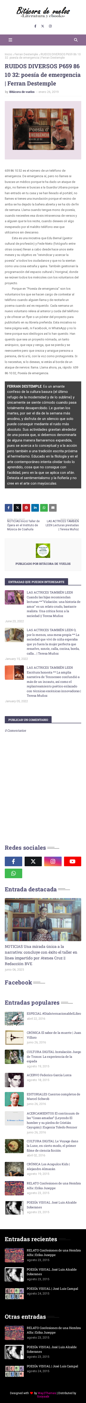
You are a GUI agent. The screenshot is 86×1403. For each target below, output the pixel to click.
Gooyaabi (43, 1396)
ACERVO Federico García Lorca (49, 1075)
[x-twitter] (42, 26)
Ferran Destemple (26, 54)
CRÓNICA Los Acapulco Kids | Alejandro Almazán (48, 1166)
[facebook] (35, 26)
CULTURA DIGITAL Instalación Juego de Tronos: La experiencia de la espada (54, 1056)
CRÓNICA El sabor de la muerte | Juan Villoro (54, 1035)
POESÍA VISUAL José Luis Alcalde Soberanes (52, 1204)
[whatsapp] (13, 873)
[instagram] (50, 26)
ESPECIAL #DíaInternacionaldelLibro (54, 1013)
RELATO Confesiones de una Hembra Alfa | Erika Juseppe (54, 1185)
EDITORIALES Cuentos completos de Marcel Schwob (53, 1096)
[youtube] (72, 861)
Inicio (8, 54)
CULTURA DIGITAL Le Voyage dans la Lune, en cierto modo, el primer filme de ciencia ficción (52, 1146)
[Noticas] (43, 919)
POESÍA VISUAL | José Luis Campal (52, 1288)
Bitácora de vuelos (22, 92)
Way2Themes (47, 1393)
